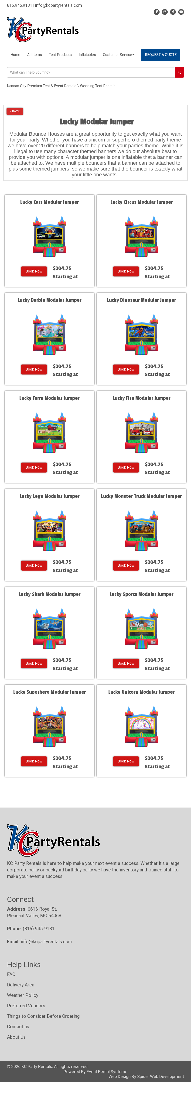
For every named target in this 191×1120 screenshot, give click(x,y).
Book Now (34, 271)
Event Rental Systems (107, 1071)
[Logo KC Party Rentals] (43, 29)
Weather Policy (22, 995)
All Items (34, 55)
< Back (15, 111)
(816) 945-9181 (39, 928)
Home (15, 55)
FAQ (11, 974)
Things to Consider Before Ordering (43, 1016)
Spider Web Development (160, 1076)
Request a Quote (161, 55)
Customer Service (117, 55)
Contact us (18, 1026)
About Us (16, 1037)
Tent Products (60, 55)
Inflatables (87, 55)
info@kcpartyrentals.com (46, 941)
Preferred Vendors (26, 1005)
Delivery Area (20, 985)
